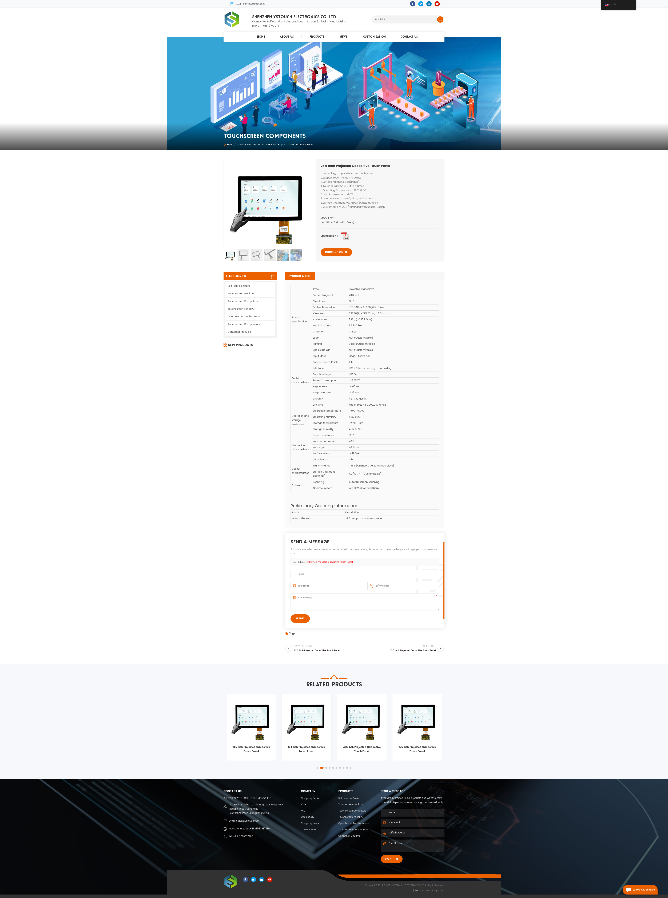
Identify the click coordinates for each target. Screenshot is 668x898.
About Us (287, 36)
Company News (310, 823)
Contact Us (409, 36)
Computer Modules (239, 332)
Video (304, 804)
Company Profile (310, 798)
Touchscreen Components (250, 144)
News (343, 36)
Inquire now (334, 252)
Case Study (307, 817)
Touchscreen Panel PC (241, 309)
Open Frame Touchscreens (244, 317)
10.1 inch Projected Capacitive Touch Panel (251, 749)
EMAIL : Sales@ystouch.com (250, 4)
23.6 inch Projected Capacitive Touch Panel (330, 562)
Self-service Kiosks (239, 286)
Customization (374, 36)
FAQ (303, 811)
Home (261, 36)
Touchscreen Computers (243, 301)
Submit (389, 859)
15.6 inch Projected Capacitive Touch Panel (362, 749)
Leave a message (644, 890)
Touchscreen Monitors (241, 294)
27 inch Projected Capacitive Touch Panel (417, 749)
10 (350, 768)
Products (316, 36)
